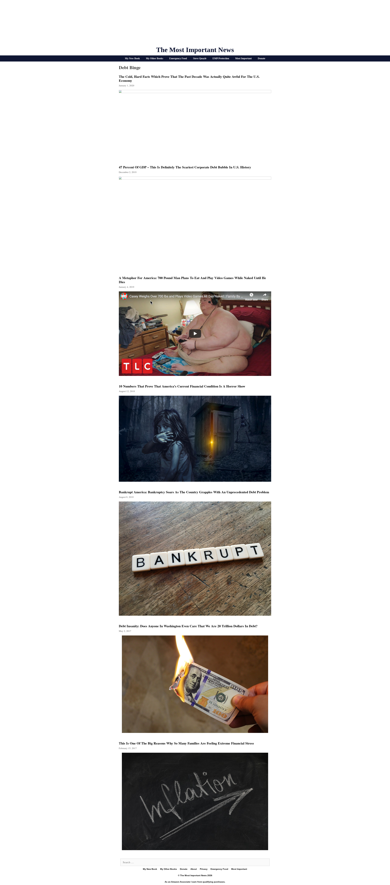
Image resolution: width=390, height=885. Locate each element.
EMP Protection (221, 58)
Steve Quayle (199, 58)
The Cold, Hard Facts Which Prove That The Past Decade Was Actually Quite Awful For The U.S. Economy (189, 78)
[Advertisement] (195, 24)
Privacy (203, 869)
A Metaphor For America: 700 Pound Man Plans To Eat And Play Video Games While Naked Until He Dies (192, 279)
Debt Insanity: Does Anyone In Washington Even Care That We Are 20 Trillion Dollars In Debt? (188, 625)
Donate (261, 58)
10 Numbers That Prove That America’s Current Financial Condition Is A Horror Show (182, 386)
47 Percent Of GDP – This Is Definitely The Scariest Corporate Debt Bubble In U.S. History (185, 167)
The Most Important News (195, 50)
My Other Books (154, 58)
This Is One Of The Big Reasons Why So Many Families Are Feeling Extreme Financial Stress (186, 743)
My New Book (132, 58)
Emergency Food (178, 58)
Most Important (243, 58)
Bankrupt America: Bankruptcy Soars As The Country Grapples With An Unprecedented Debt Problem (194, 491)
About (193, 869)
